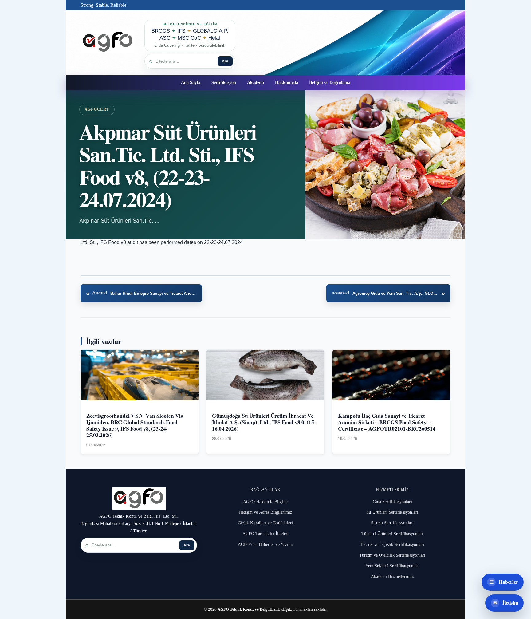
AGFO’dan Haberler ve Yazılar (265, 544)
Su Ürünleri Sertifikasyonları (392, 512)
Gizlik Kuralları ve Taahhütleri (265, 523)
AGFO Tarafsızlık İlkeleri (265, 533)
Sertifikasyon (223, 82)
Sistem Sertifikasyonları (392, 523)
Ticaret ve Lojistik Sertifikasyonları (392, 544)
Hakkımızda (286, 82)
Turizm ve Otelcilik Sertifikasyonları (392, 555)
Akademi (255, 82)
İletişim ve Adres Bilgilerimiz (265, 512)
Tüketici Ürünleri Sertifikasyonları (392, 533)
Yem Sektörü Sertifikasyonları (392, 565)
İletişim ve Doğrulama (329, 82)
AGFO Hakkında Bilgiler (265, 501)
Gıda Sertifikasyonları (392, 501)
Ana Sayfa (190, 82)
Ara (225, 61)
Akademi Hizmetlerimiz (392, 576)
